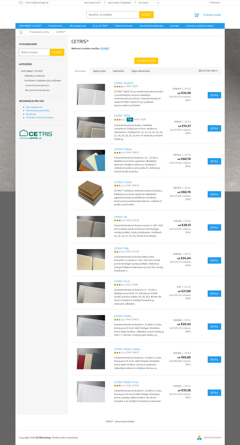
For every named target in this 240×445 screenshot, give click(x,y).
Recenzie (144, 2)
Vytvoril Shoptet (212, 438)
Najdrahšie (118, 71)
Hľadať (146, 14)
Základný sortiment (34, 76)
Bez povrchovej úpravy (37, 90)
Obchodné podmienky (119, 2)
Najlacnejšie (99, 71)
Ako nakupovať (92, 2)
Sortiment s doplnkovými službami (42, 80)
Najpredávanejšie (141, 71)
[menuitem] (30, 26)
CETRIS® (105, 48)
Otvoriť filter (146, 60)
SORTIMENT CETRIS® (32, 71)
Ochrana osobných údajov (40, 117)
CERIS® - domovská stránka (120, 421)
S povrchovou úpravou (37, 85)
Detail (214, 95)
